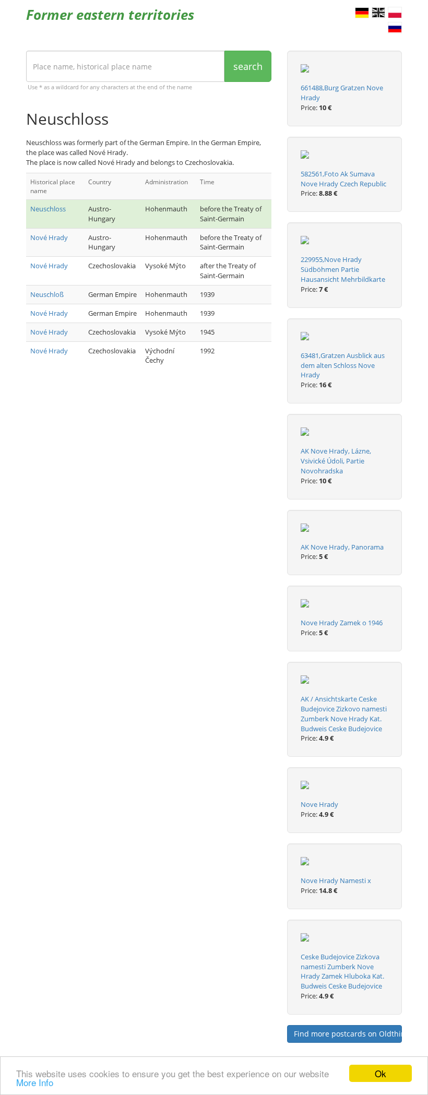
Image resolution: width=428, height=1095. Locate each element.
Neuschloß (47, 294)
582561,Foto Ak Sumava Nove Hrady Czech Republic (343, 178)
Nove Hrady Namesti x (336, 880)
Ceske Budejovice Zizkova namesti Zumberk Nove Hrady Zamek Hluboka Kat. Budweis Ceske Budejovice (342, 971)
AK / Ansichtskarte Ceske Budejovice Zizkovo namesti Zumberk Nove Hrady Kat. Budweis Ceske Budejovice (344, 713)
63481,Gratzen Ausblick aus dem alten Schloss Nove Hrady (343, 365)
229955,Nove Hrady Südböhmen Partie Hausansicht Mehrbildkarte (343, 269)
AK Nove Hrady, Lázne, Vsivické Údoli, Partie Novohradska (336, 460)
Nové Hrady (49, 237)
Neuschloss (48, 208)
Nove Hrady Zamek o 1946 (342, 622)
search (248, 66)
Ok (380, 1073)
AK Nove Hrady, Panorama (342, 547)
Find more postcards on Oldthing (348, 1034)
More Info (34, 1082)
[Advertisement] (148, 461)
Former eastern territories (110, 14)
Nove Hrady (319, 804)
